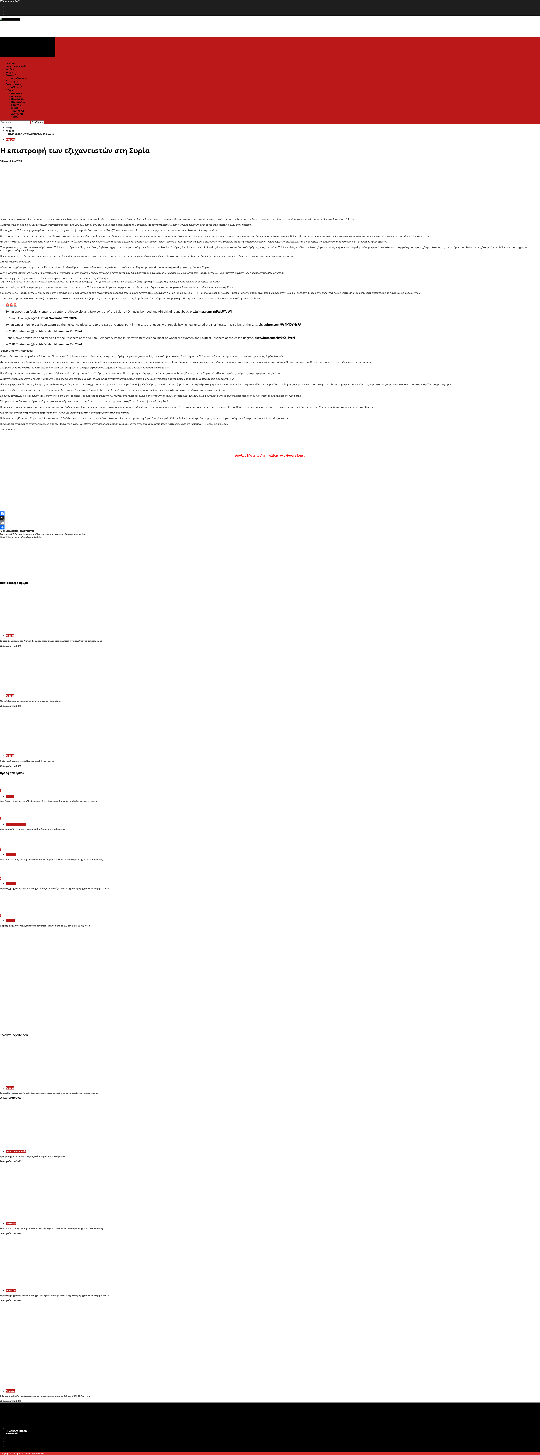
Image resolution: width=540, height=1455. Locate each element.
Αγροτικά (16, 93)
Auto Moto (17, 113)
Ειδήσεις (11, 90)
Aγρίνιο (10, 920)
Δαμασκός (12, 531)
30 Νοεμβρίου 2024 (11, 161)
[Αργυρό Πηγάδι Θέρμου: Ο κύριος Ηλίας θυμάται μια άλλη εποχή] (10, 816)
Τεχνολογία (17, 110)
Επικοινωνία (12, 1433)
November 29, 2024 (63, 318)
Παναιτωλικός (14, 84)
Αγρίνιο (10, 63)
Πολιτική (11, 75)
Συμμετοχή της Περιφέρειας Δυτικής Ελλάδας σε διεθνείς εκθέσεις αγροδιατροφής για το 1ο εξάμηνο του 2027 (56, 888)
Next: (21, 537)
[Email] (270, 522)
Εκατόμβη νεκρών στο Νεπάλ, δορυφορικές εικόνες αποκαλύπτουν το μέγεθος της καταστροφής (51, 640)
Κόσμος (10, 72)
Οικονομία (12, 81)
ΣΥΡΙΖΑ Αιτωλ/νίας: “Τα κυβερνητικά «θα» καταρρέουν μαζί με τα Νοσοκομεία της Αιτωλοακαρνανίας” (52, 859)
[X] (270, 518)
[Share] (270, 527)
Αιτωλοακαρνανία (16, 66)
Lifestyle (16, 104)
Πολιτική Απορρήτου (16, 1431)
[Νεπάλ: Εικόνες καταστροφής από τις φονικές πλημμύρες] (42, 690)
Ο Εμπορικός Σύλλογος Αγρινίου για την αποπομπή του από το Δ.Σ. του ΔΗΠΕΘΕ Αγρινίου (45, 925)
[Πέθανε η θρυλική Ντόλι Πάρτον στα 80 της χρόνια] (42, 750)
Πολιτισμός (17, 98)
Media (14, 107)
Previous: (43, 534)
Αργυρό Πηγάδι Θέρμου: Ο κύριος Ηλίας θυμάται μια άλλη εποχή (32, 829)
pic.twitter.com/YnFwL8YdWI (211, 311)
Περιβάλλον (18, 101)
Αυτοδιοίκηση (19, 78)
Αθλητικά (16, 87)
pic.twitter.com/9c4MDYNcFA (279, 324)
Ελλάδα (10, 69)
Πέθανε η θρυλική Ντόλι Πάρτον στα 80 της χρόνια (27, 760)
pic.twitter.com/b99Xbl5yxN (275, 338)
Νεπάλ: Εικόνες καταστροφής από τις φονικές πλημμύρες (30, 700)
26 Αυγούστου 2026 (10, 646)
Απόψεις (16, 96)
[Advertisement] (84, 558)
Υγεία (14, 116)
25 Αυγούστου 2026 (10, 766)
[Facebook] (270, 513)
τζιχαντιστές (27, 531)
